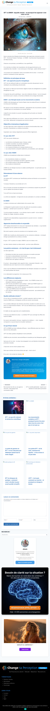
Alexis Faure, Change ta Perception (20, 359)
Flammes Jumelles (8, 679)
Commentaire (7, 500)
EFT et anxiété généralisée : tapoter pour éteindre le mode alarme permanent (36, 386)
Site (35, 520)
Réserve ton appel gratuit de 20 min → (25, 375)
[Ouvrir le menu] (47, 3)
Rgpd (5, 698)
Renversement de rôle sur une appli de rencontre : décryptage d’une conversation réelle (13, 387)
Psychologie (7, 685)
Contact (6, 695)
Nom (5, 520)
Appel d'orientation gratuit (25, 562)
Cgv (5, 697)
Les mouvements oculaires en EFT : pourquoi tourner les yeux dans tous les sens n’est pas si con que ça (36, 421)
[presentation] (13, 407)
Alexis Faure (22, 16)
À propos (6, 693)
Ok (25, 709)
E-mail (21, 520)
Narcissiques (7, 681)
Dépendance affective (9, 683)
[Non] (48, 707)
